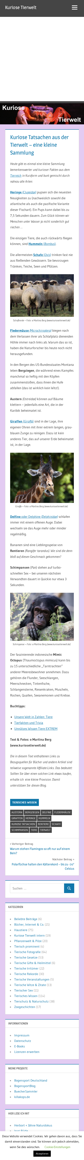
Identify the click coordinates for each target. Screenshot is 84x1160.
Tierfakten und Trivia (28, 723)
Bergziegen (32, 812)
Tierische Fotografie (27, 952)
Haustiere (20, 930)
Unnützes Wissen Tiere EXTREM (35, 729)
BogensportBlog (25, 1086)
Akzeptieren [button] (42, 1153)
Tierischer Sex (23, 990)
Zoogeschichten (24, 1007)
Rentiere (43, 824)
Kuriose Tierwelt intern (29, 935)
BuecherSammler (26, 1091)
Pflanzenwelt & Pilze (28, 941)
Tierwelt (45, 829)
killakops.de (22, 1097)
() (42, 244)
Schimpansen (20, 829)
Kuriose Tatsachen (23, 824)
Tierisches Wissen (24, 802)
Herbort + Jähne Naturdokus (33, 1125)
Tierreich (15, 175)
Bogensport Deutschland (30, 1080)
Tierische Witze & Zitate (30, 985)
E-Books (19, 1046)
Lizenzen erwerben (26, 1052)
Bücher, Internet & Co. (29, 924)
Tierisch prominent (27, 946)
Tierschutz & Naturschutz (31, 1001)
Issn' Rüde (21, 1131)
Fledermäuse (62, 812)
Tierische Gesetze (26, 957)
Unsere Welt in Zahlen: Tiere (33, 717)
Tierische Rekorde (26, 974)
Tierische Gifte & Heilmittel (32, 963)
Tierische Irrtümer (26, 968)
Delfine (46, 812)
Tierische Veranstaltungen (31, 979)
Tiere (34, 829)
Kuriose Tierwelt (20, 7)
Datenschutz (22, 1041)
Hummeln (44, 818)
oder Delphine (34, 516)
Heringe (31, 818)
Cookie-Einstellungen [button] (57, 1147)
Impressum (21, 1035)
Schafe (56, 824)
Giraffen (17, 818)
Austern (17, 812)
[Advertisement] (42, 59)
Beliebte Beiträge (25, 919)
